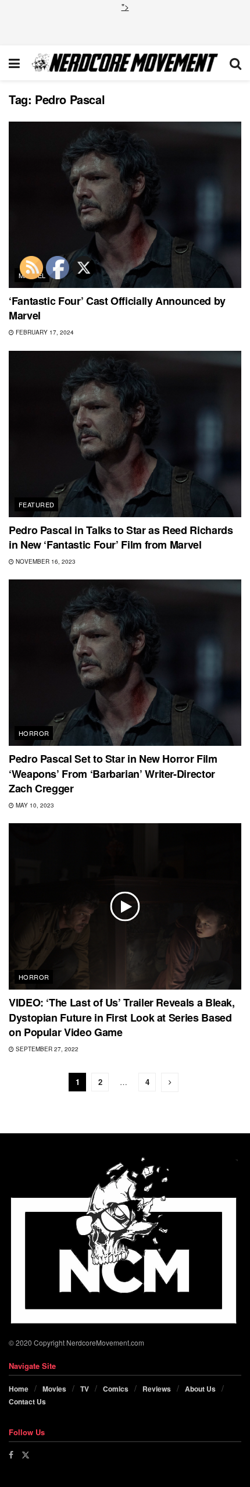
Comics (115, 1388)
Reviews (156, 1388)
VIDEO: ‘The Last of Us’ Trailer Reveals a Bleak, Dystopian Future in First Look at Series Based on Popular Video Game (122, 1017)
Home (18, 1388)
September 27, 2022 (46, 1049)
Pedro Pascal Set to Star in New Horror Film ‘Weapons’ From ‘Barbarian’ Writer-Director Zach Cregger (113, 773)
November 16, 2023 (45, 561)
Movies (54, 1388)
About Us (200, 1388)
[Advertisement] (125, 27)
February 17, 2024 (44, 332)
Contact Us (27, 1401)
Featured (37, 504)
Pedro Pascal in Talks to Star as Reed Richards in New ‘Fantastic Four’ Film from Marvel (121, 537)
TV (84, 1388)
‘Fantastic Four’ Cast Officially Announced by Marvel (117, 308)
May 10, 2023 (34, 805)
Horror (34, 733)
